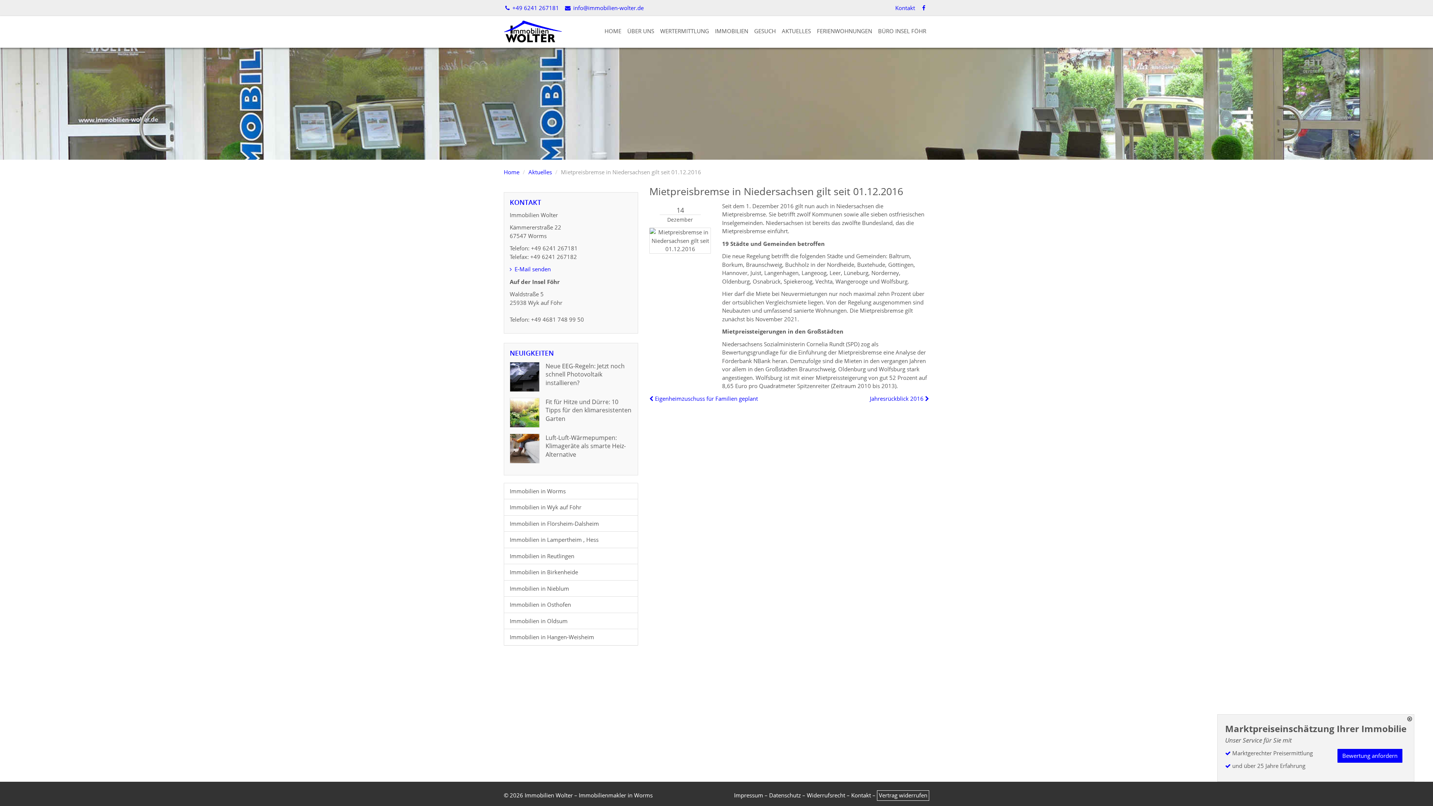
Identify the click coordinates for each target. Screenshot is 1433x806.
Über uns (640, 31)
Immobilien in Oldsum (539, 621)
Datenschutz (785, 795)
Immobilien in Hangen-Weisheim (552, 637)
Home (613, 31)
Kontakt (905, 8)
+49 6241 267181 (535, 8)
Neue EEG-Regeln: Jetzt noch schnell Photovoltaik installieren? (585, 374)
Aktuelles (796, 31)
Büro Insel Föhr (902, 31)
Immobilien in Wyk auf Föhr (545, 507)
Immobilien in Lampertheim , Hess (554, 539)
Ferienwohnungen (844, 31)
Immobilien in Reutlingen (542, 556)
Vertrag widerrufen (903, 795)
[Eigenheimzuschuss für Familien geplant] (652, 398)
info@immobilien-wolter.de (607, 8)
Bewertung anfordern (1370, 755)
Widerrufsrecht (826, 795)
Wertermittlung (684, 31)
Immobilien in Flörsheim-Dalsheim (554, 523)
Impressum (748, 795)
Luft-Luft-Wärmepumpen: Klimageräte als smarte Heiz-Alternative (586, 446)
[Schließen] (1409, 719)
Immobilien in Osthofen (540, 604)
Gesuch (765, 31)
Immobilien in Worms (538, 491)
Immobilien (731, 31)
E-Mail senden (532, 269)
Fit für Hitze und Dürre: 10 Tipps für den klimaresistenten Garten (588, 410)
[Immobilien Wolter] (533, 31)
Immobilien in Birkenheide (544, 572)
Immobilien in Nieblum (539, 588)
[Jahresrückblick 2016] (926, 398)
